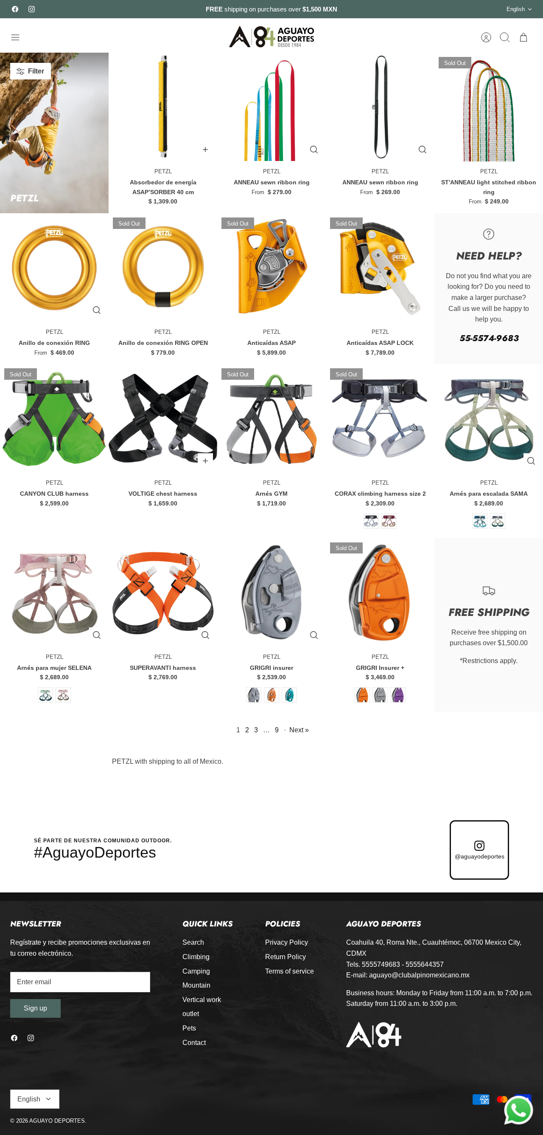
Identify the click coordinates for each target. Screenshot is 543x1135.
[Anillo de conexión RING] (54, 267)
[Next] (395, 9)
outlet (190, 1013)
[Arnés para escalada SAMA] (488, 418)
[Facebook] (15, 9)
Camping (196, 971)
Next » (299, 730)
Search (193, 942)
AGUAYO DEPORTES (57, 1121)
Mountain (196, 985)
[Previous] (147, 9)
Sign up (35, 1008)
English (516, 9)
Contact (194, 1042)
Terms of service (289, 971)
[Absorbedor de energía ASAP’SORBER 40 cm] (163, 107)
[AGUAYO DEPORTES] (271, 37)
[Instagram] (31, 9)
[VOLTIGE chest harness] (163, 418)
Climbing (196, 956)
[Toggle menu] (19, 37)
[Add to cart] (205, 149)
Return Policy (285, 956)
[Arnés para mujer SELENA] (54, 592)
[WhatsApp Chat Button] (518, 1110)
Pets (189, 1028)
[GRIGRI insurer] (271, 592)
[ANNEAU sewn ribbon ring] (271, 107)
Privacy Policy (286, 942)
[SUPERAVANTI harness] (163, 592)
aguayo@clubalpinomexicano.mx (419, 975)
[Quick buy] (314, 149)
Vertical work (201, 999)
